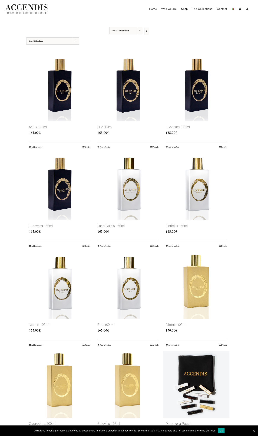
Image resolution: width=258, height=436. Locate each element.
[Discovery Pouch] (196, 384)
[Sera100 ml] (128, 286)
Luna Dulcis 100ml (111, 226)
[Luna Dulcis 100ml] (128, 187)
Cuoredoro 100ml (42, 423)
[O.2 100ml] (128, 88)
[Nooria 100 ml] (59, 286)
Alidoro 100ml (176, 325)
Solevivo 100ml (108, 423)
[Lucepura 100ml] (196, 88)
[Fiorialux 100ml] (196, 187)
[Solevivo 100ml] (128, 384)
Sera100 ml (105, 325)
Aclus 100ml (38, 127)
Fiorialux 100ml (177, 226)
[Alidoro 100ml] (196, 286)
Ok (221, 430)
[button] (247, 9)
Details (87, 147)
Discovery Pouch (178, 423)
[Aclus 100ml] (59, 88)
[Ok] (253, 430)
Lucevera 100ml (41, 226)
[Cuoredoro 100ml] (59, 384)
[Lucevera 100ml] (59, 187)
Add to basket (36, 147)
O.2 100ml (105, 127)
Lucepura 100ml (178, 127)
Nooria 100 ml (39, 325)
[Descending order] (146, 31)
